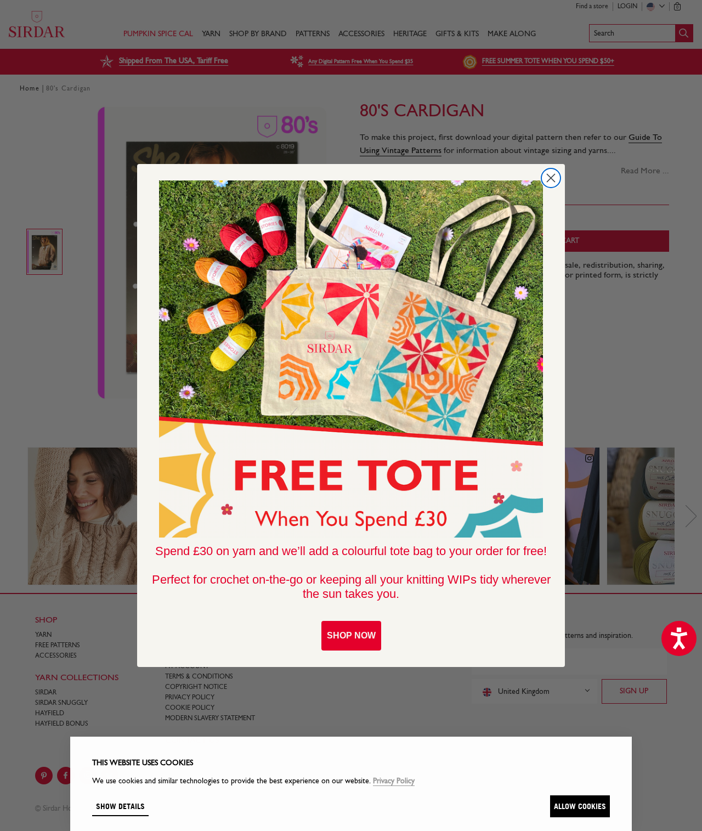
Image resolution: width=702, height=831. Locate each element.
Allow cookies (580, 806)
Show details (120, 806)
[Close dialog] (551, 178)
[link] (351, 359)
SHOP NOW (351, 635)
